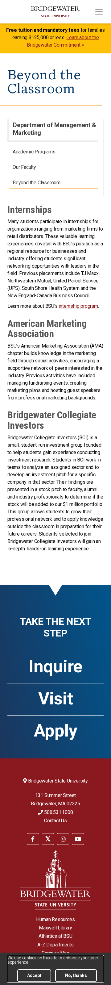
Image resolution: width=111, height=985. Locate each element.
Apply (55, 730)
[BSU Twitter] (48, 839)
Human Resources (55, 919)
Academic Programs (34, 152)
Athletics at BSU (55, 936)
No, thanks (76, 975)
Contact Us (55, 821)
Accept (34, 975)
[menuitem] (53, 153)
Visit (55, 698)
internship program (78, 306)
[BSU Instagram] (63, 839)
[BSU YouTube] (78, 839)
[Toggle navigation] (99, 11)
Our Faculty (24, 167)
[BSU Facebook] (33, 839)
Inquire (55, 666)
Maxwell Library (55, 928)
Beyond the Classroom (36, 183)
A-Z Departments (55, 945)
